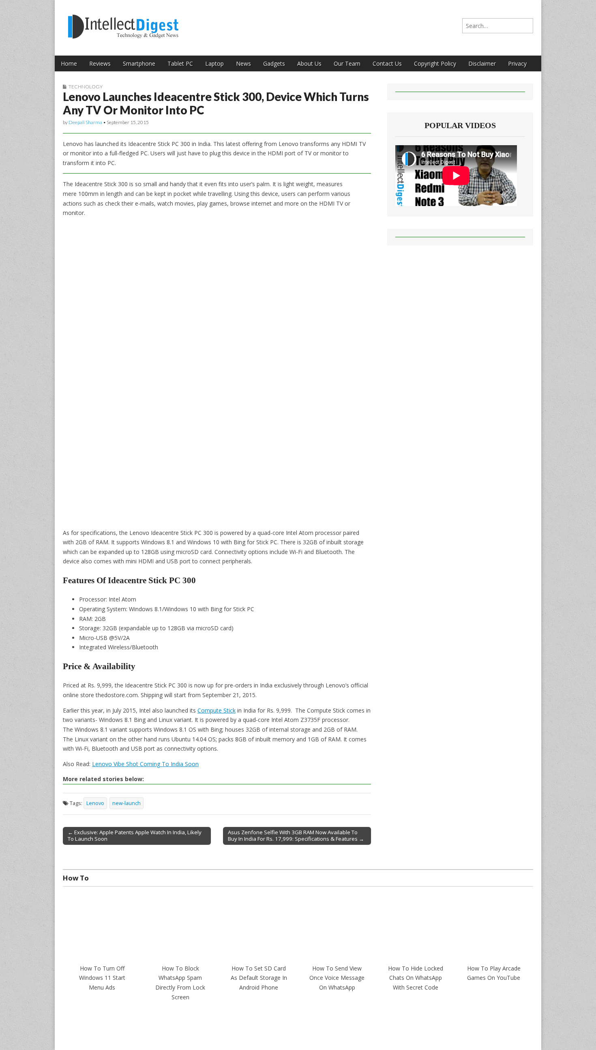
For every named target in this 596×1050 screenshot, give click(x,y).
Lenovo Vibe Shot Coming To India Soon (145, 764)
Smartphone (139, 63)
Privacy (517, 63)
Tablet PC (180, 63)
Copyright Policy (435, 63)
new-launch (126, 803)
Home (69, 63)
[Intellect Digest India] (123, 21)
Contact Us (387, 63)
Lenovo (95, 803)
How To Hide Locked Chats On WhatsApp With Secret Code (415, 977)
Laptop (214, 63)
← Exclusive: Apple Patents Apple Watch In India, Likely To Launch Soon (135, 835)
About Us (309, 63)
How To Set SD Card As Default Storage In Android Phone (259, 977)
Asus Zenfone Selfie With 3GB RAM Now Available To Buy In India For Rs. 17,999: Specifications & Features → (296, 835)
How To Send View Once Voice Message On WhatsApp (336, 977)
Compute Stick (216, 710)
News (243, 63)
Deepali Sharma (85, 122)
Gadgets (274, 63)
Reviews (100, 63)
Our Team (347, 63)
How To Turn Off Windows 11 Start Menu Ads (102, 977)
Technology (86, 87)
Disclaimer (482, 63)
